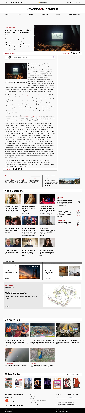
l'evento (58, 338)
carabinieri (33, 363)
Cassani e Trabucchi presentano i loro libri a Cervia (12, 252)
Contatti (32, 394)
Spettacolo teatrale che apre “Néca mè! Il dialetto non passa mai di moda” (10, 181)
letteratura (8, 248)
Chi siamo (32, 396)
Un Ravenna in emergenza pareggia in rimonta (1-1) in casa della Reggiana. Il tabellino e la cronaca (42, 342)
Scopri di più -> (77, 175)
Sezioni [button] (6, 14)
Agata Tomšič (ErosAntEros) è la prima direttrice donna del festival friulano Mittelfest (47, 232)
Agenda (31, 14)
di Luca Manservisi (61, 205)
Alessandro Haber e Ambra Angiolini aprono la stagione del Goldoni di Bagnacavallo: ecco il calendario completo (47, 210)
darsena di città (9, 363)
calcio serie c (8, 338)
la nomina (42, 227)
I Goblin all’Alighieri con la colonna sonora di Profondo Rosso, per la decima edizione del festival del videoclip (29, 232)
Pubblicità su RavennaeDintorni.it (38, 400)
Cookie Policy (65, 411)
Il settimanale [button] (44, 14)
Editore (32, 398)
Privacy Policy (33, 402)
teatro (41, 205)
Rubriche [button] (19, 14)
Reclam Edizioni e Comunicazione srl (14, 405)
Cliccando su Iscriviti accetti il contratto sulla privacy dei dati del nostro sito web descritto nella (64, 404)
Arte (23, 205)
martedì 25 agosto (34, 179)
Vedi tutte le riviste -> (73, 374)
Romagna (58, 14)
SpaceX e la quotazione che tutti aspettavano (11, 272)
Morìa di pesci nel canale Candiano (16, 365)
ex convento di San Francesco (12, 205)
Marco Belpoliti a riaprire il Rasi (30, 116)
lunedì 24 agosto (9, 179)
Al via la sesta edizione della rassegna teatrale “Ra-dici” (12, 230)
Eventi (6, 227)
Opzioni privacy (34, 404)
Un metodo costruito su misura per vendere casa (51, 272)
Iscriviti (77, 400)
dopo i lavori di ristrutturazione (35, 95)
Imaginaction (25, 227)
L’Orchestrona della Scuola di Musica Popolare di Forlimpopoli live (34, 181)
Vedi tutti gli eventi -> (35, 175)
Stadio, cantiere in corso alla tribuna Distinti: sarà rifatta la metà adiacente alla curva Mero (51, 182)
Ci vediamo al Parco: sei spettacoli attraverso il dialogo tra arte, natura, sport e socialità (22, 181)
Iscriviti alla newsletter (74, 14)
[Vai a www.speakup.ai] (53, 57)
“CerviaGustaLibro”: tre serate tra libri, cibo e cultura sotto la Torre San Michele (67, 342)
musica (24, 248)
